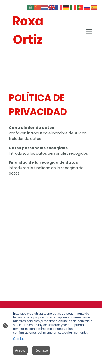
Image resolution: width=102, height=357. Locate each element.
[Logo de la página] (28, 54)
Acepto (20, 350)
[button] (30, 7)
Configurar (21, 339)
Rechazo (41, 350)
